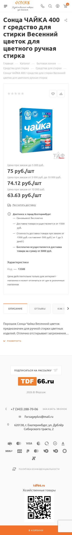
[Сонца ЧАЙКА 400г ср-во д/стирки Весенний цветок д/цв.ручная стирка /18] (36, 130)
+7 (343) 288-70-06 (24, 408)
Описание (15, 308)
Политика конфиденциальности (39, 468)
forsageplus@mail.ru (39, 416)
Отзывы (40, 308)
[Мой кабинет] (57, 6)
